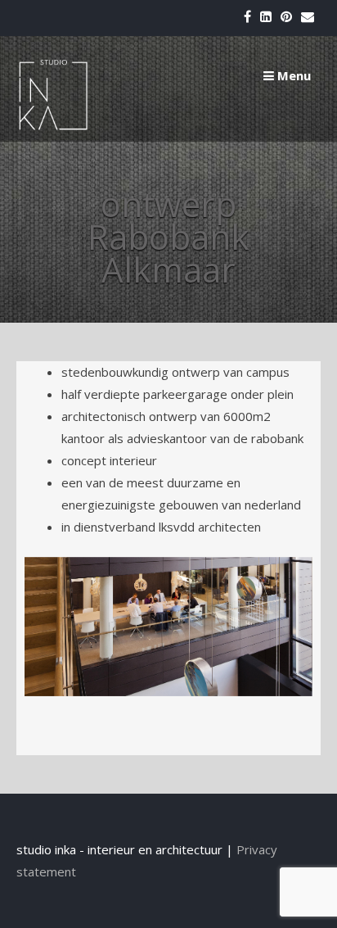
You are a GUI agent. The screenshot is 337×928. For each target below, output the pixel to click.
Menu (292, 75)
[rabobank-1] (168, 626)
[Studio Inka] (53, 126)
